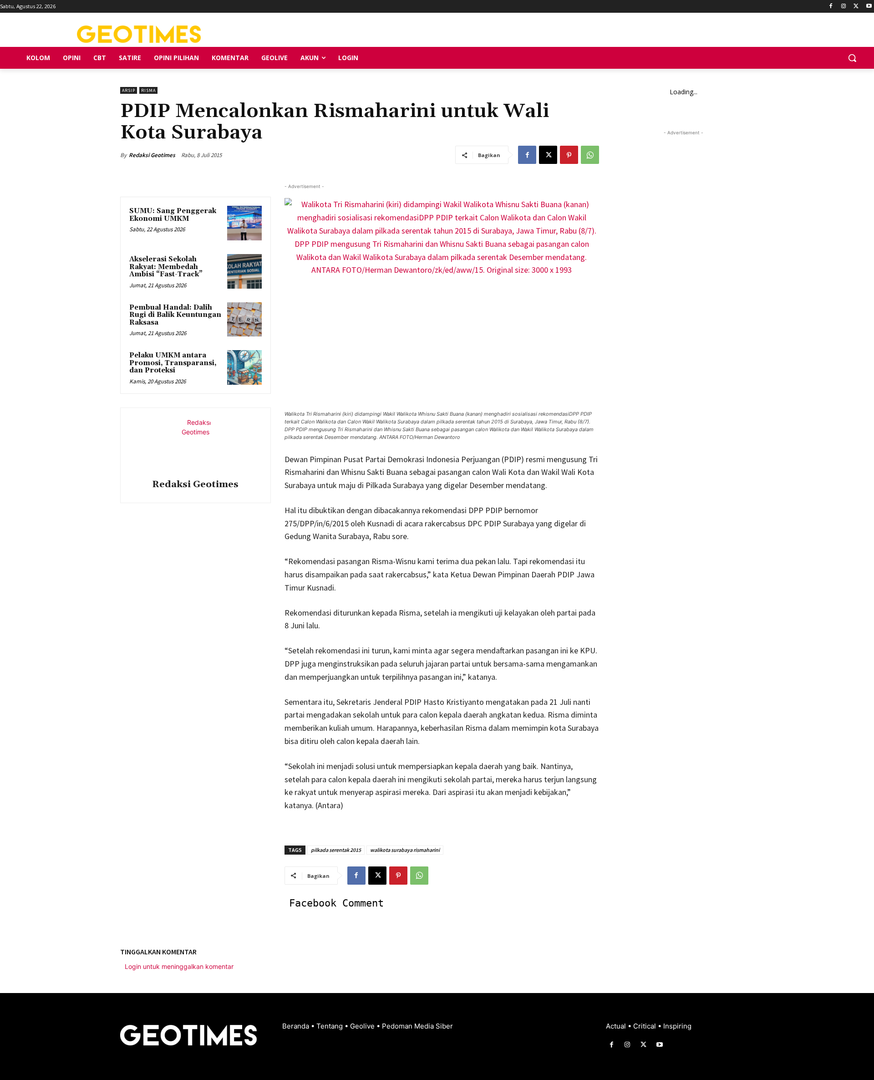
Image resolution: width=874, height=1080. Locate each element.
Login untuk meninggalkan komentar (179, 966)
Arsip (128, 90)
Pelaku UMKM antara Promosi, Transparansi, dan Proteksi (173, 363)
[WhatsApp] (590, 155)
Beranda (296, 1026)
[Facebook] (831, 6)
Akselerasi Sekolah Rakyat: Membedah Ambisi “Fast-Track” (166, 267)
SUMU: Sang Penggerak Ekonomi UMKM (172, 215)
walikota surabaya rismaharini (405, 849)
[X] (856, 6)
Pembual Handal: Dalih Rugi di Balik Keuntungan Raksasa (175, 315)
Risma (148, 90)
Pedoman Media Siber (417, 1026)
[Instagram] (843, 6)
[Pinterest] (569, 155)
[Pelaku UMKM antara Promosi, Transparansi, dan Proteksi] (244, 367)
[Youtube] (869, 6)
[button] (852, 58)
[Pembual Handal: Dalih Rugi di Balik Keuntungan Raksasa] (244, 319)
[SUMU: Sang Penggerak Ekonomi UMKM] (244, 223)
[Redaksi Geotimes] (195, 445)
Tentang (330, 1026)
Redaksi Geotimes (152, 155)
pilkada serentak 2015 (336, 849)
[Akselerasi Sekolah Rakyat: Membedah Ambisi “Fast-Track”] (244, 271)
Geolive (363, 1026)
